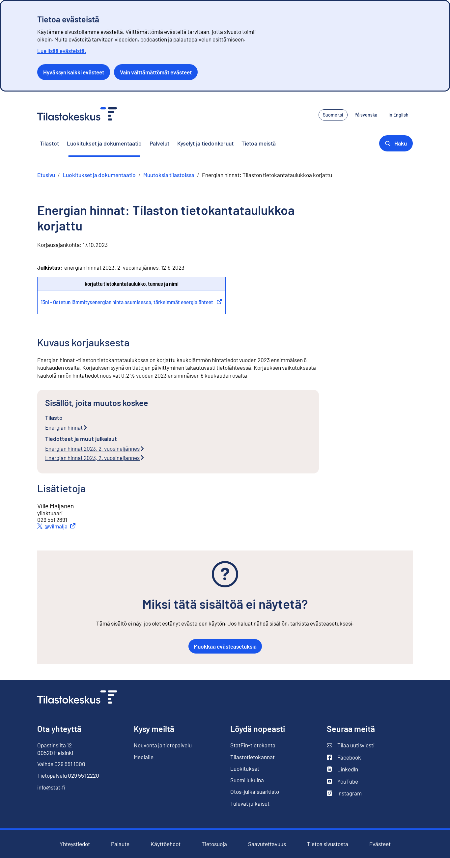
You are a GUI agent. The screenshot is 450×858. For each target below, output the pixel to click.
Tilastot (49, 143)
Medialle (144, 757)
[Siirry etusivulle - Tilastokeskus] (77, 114)
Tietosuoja (214, 844)
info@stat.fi (51, 787)
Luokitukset (244, 768)
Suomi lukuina (247, 780)
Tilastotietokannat (252, 757)
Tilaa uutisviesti (351, 745)
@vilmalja (60, 526)
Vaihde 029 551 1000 (61, 764)
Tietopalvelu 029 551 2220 (68, 775)
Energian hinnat (64, 427)
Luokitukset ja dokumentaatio (104, 143)
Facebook (344, 757)
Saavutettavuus (267, 844)
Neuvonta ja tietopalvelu (163, 745)
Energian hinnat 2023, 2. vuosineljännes (92, 448)
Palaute (120, 844)
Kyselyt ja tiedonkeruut (205, 143)
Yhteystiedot (75, 844)
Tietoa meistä (258, 143)
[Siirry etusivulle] (77, 697)
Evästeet (380, 844)
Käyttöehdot (166, 844)
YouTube (342, 781)
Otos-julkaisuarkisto (254, 791)
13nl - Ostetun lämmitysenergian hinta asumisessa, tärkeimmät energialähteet (131, 302)
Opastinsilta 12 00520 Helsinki (55, 749)
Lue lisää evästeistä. (61, 50)
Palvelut (159, 143)
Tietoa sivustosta (327, 844)
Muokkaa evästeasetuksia (225, 646)
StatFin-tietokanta (252, 745)
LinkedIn (342, 769)
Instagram (344, 793)
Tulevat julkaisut (249, 803)
